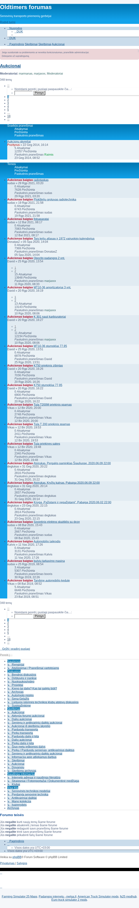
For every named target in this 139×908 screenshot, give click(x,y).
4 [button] (8, 106)
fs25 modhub (128, 896)
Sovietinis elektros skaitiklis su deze (57, 521)
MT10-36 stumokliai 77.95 (50, 346)
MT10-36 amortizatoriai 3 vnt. (52, 287)
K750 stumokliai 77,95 (48, 385)
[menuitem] (18, 31)
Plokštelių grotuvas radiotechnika (55, 199)
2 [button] (8, 99)
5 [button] (8, 109)
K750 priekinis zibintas (48, 365)
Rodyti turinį (7, 22)
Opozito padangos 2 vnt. (49, 258)
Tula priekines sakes (47, 443)
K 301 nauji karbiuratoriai (50, 316)
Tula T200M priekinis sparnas (53, 404)
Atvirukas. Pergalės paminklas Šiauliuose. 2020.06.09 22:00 (72, 463)
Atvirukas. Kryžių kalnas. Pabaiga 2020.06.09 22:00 (66, 482)
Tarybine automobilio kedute (52, 580)
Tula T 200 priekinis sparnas (52, 424)
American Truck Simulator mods (98, 896)
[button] (8, 85)
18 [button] (8, 116)
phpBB (16, 857)
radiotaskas (41, 179)
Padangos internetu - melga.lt (57, 896)
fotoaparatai (41, 219)
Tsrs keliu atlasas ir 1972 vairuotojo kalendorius (64, 238)
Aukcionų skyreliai (19, 141)
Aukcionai (10, 65)
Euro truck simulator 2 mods (69, 899)
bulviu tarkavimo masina (49, 560)
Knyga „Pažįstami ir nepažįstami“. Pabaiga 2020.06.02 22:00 (72, 502)
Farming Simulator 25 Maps (19, 896)
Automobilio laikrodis (46, 541)
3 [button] (8, 103)
